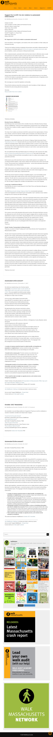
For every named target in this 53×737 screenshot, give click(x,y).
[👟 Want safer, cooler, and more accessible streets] (21, 563)
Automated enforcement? (14, 281)
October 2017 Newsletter (14, 404)
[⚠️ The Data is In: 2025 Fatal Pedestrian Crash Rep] (32, 586)
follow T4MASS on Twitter (18, 382)
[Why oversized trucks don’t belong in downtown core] (9, 563)
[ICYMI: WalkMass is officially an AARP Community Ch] (21, 575)
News (30, 7)
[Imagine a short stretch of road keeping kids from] (43, 575)
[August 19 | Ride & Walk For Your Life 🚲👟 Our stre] (32, 552)
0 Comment (32, 407)
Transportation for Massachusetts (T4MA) (32, 380)
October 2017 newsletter (29, 516)
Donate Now (25, 392)
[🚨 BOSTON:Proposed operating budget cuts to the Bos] (9, 598)
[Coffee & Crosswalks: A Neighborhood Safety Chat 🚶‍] (32, 575)
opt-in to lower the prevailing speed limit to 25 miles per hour (19, 153)
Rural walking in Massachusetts (12, 425)
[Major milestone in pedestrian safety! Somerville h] (9, 552)
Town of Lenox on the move (11, 422)
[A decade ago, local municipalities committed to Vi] (43, 586)
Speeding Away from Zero (11, 141)
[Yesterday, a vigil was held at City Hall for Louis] (43, 563)
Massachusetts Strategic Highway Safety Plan (20, 191)
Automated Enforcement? (11, 419)
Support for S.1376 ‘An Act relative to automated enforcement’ (22, 15)
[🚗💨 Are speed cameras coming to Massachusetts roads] (32, 563)
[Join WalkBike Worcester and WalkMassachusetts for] (21, 552)
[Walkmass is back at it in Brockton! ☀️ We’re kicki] (43, 598)
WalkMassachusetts (12, 19)
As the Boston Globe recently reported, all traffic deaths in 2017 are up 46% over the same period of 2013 (17, 290)
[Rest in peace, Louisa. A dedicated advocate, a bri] (9, 575)
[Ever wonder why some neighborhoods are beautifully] (32, 598)
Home (15, 7)
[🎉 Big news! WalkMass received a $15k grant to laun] (9, 586)
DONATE (49, 7)
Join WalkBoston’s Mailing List (12, 389)
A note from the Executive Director (13, 416)
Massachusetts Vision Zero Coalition (13, 91)
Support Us (42, 7)
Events (35, 7)
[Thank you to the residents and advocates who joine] (21, 586)
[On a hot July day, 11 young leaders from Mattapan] (43, 552)
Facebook (21, 394)
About (19, 7)
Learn (25, 7)
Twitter (15, 394)
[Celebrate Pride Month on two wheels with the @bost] (21, 598)
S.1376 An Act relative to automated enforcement (33, 49)
